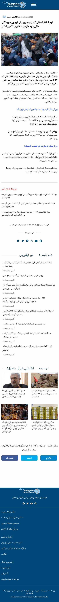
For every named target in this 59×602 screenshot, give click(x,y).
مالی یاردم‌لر (13, 224)
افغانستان (27, 224)
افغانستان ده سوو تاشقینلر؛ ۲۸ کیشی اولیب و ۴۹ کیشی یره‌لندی (44, 394)
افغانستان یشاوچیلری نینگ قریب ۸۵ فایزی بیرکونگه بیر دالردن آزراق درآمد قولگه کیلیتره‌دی (14, 427)
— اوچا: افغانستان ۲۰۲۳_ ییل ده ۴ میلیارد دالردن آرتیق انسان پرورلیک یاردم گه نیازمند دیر (26, 213)
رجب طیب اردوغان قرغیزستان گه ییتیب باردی (23, 275)
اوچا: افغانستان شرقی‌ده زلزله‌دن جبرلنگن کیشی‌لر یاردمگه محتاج (27, 348)
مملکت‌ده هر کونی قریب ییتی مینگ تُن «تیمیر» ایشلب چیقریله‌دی (27, 264)
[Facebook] (24, 503)
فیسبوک (9, 458)
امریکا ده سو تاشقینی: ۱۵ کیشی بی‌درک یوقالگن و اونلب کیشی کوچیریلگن (27, 335)
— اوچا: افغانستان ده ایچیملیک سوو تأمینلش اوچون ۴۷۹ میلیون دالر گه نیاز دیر (29, 196)
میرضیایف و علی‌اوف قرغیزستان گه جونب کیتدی (24, 324)
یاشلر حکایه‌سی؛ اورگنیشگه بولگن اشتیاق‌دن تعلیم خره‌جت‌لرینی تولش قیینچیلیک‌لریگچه (24, 299)
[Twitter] (28, 503)
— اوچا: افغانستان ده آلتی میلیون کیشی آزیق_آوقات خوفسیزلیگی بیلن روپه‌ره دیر (28, 204)
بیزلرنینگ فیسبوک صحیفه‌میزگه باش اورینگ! (37, 109)
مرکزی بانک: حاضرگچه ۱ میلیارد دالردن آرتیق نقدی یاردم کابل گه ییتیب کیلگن (44, 425)
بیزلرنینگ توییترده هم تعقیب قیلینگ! (41, 146)
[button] (18, 241)
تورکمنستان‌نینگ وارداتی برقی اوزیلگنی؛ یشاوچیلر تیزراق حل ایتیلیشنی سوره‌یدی (29, 286)
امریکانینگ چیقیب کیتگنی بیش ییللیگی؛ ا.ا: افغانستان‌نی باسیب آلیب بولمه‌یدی (28, 312)
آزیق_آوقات (35, 224)
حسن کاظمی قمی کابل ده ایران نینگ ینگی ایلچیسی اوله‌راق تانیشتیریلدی (13, 394)
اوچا (20, 224)
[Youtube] (31, 503)
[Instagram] (35, 503)
